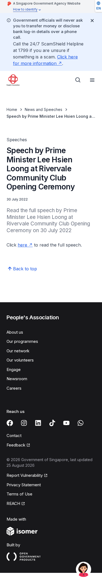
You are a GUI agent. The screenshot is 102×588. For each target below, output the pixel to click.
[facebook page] (10, 423)
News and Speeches (43, 109)
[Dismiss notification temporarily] (92, 20)
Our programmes (22, 341)
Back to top (25, 268)
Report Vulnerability (25, 475)
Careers (14, 388)
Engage (14, 369)
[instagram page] (24, 423)
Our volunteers (20, 360)
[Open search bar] (78, 80)
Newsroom (17, 378)
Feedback (16, 445)
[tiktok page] (52, 423)
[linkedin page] (38, 423)
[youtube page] (66, 423)
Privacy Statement (24, 484)
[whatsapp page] (80, 423)
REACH (13, 503)
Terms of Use (19, 494)
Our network (18, 350)
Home (12, 109)
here (22, 245)
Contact (14, 435)
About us (15, 332)
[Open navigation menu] (92, 80)
